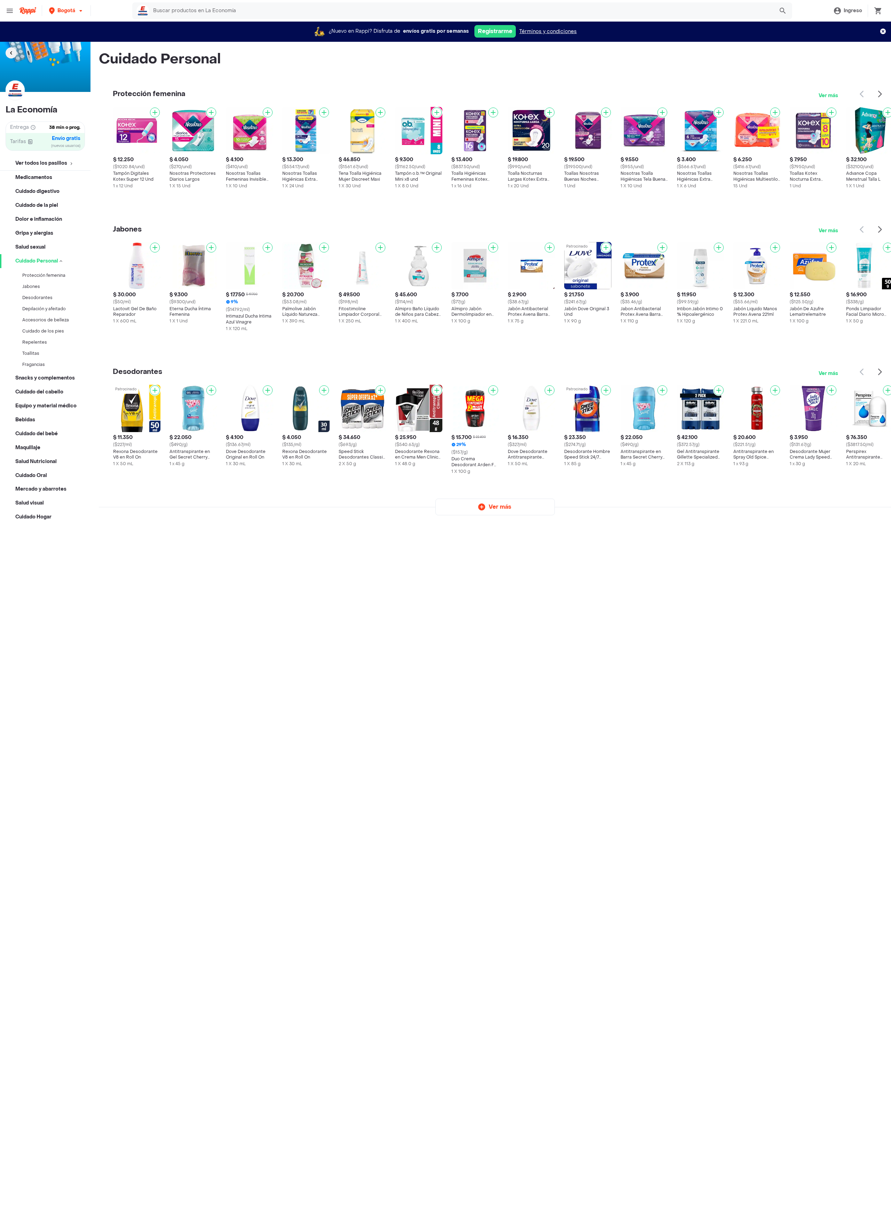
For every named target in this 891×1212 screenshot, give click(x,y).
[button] (66, 10)
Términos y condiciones (548, 31)
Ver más (828, 95)
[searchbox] (461, 10)
